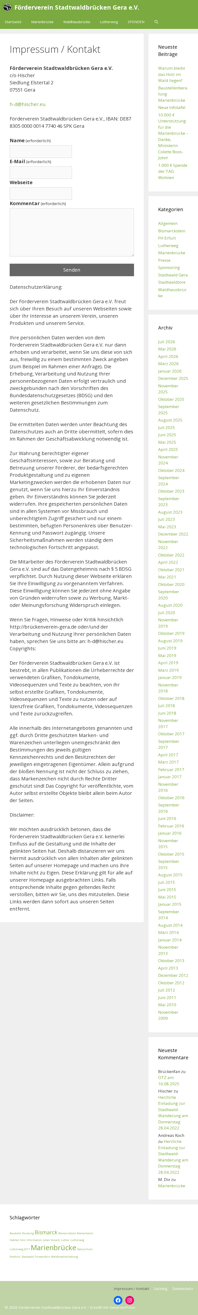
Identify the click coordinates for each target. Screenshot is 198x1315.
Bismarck (46, 1232)
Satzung (160, 1288)
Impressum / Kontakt (131, 1288)
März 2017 (168, 762)
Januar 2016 (170, 833)
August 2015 (170, 875)
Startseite (13, 21)
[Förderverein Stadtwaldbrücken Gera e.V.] (8, 7)
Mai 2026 (167, 349)
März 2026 (168, 363)
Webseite (21, 182)
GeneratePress (122, 1307)
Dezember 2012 (173, 975)
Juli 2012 (166, 990)
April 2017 (168, 755)
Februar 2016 (171, 826)
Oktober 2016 (171, 797)
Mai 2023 (167, 527)
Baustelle (15, 1233)
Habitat (14, 1240)
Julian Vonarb (51, 1240)
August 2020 (170, 605)
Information (34, 1240)
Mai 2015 (167, 897)
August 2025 (170, 420)
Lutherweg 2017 (20, 1249)
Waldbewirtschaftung (64, 1256)
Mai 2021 (167, 577)
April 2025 (168, 449)
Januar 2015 (170, 904)
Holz (23, 1240)
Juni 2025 (167, 434)
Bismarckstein (171, 231)
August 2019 (170, 641)
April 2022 (168, 562)
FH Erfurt (167, 238)
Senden (71, 270)
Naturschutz (85, 1249)
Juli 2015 (166, 882)
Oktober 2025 (171, 399)
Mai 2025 (167, 442)
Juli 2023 (166, 519)
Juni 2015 (167, 889)
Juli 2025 (166, 427)
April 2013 (168, 968)
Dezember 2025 (173, 378)
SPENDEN (136, 21)
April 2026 (168, 356)
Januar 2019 (170, 677)
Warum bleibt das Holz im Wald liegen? (171, 74)
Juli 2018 (166, 705)
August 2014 (170, 925)
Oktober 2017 (171, 734)
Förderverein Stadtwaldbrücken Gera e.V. (76, 7)
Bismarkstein (85, 1233)
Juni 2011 (167, 997)
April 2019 (168, 662)
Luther (65, 1240)
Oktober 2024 (171, 470)
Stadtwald (27, 1256)
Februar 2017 (171, 769)
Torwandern (42, 1256)
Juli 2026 (166, 341)
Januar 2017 (170, 776)
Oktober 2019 (171, 633)
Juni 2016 (167, 818)
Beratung (28, 1233)
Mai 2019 (167, 655)
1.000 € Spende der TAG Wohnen (172, 171)
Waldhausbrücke (76, 21)
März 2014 (168, 932)
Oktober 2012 (171, 983)
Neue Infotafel (171, 107)
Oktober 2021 (171, 569)
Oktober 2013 (171, 960)
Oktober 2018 (171, 698)
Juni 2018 (167, 713)
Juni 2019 (167, 648)
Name (30, 140)
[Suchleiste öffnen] (156, 21)
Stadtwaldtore (171, 282)
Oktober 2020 (171, 584)
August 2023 (170, 512)
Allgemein (167, 223)
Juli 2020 (166, 612)
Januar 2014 (170, 940)
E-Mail (30, 161)
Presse (164, 260)
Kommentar (38, 203)
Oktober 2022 (171, 555)
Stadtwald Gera (173, 275)
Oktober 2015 (171, 854)
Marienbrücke (42, 21)
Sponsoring (169, 267)
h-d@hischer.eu (28, 104)
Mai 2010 (167, 1004)
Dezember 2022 (173, 534)
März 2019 (168, 670)
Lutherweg (109, 21)
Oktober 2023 (171, 491)
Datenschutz (182, 1288)
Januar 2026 (170, 371)
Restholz (15, 1256)
